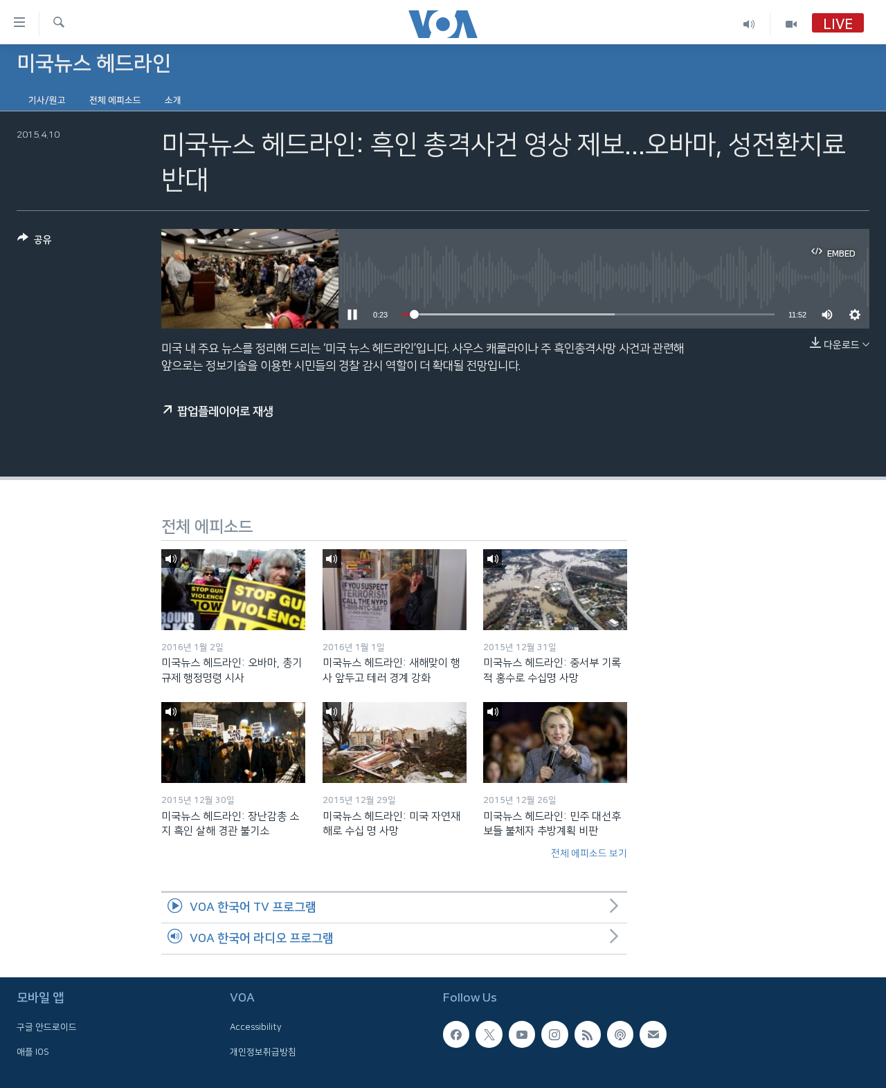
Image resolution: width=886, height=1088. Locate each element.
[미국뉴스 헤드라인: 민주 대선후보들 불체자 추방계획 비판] (555, 742)
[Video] (791, 24)
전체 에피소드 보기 (589, 853)
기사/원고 (47, 100)
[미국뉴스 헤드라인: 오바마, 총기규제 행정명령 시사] (233, 589)
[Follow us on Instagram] (554, 1034)
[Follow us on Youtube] (522, 1034)
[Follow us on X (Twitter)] (489, 1034)
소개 (173, 100)
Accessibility (256, 1027)
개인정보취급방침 (263, 1051)
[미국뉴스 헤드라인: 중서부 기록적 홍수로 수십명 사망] (555, 589)
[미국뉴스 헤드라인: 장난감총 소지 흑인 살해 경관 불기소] (233, 742)
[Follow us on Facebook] (456, 1034)
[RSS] (588, 1034)
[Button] (34, 242)
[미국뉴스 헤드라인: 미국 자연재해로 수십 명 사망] (395, 742)
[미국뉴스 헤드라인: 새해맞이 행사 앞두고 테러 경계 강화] (395, 589)
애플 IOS (33, 1051)
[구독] (653, 1034)
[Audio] (749, 24)
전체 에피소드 (115, 100)
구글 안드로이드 (47, 1027)
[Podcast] (620, 1034)
